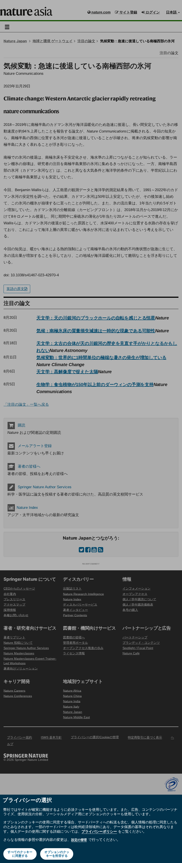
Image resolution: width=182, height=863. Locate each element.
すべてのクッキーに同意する (20, 853)
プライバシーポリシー (99, 831)
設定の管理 (79, 840)
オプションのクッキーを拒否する (56, 853)
